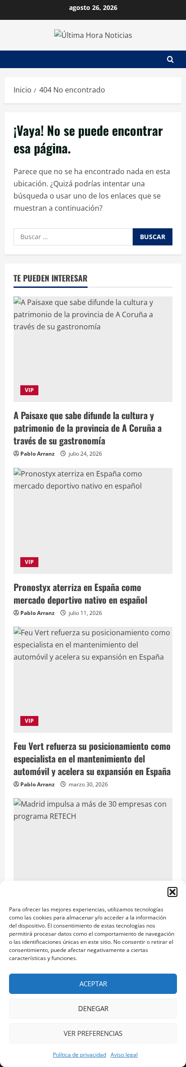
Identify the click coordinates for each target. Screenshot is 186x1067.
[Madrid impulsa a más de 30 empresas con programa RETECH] (93, 851)
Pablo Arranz (37, 453)
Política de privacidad (79, 1054)
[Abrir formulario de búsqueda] (170, 59)
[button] (172, 891)
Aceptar (93, 983)
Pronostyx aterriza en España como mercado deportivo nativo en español (80, 593)
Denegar (93, 1008)
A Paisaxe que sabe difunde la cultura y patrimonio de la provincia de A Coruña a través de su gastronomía (88, 427)
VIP (29, 390)
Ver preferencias (93, 1033)
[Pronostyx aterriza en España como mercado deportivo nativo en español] (93, 521)
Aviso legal (124, 1054)
